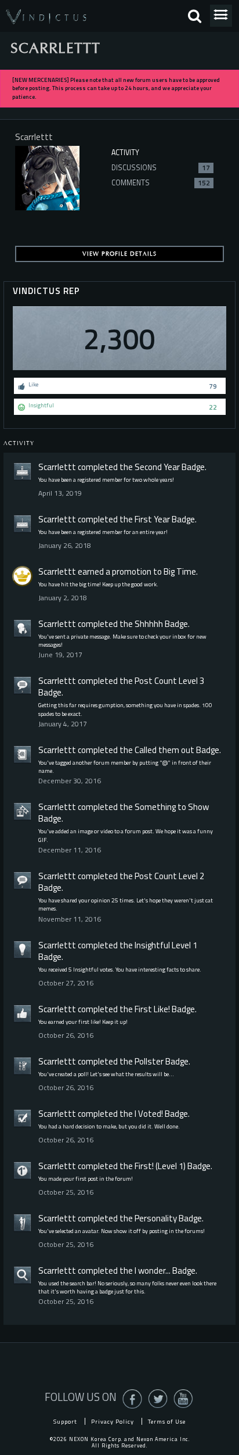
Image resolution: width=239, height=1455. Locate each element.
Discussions (160, 167)
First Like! (152, 1009)
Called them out (164, 750)
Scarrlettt (57, 467)
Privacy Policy (112, 1421)
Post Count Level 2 (169, 876)
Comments (160, 182)
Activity (125, 152)
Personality (156, 1218)
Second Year (157, 467)
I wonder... (153, 1270)
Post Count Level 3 (169, 680)
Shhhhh (149, 623)
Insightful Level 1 (166, 945)
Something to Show (172, 806)
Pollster (149, 1061)
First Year (152, 519)
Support (65, 1421)
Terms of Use (167, 1421)
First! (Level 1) (160, 1166)
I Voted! (149, 1113)
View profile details (119, 253)
